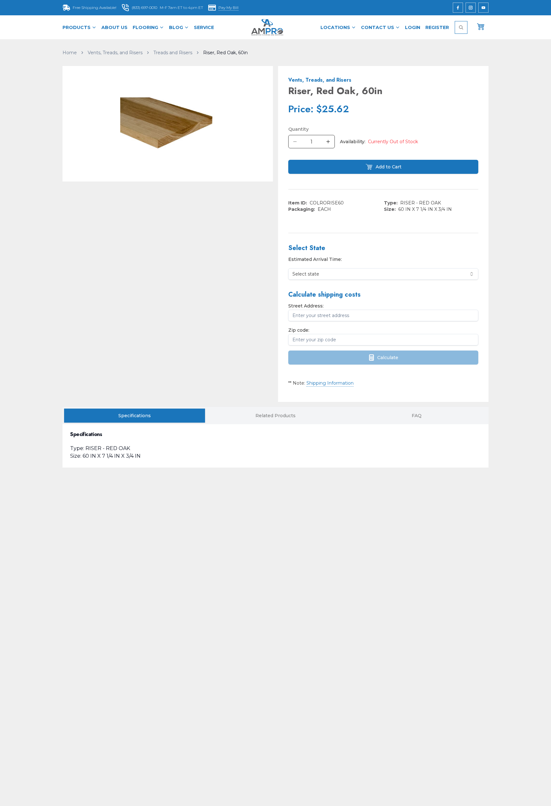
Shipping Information (330, 383)
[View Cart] (481, 26)
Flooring (145, 27)
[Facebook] (458, 8)
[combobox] (383, 274)
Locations (335, 27)
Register (437, 27)
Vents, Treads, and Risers (115, 52)
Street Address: (306, 306)
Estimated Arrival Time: (315, 259)
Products (76, 27)
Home (69, 52)
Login (412, 27)
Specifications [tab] (134, 415)
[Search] (461, 27)
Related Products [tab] (275, 415)
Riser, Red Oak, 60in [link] (225, 52)
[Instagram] (471, 8)
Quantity (298, 129)
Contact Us (377, 27)
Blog (176, 27)
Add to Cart (388, 167)
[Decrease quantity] (295, 141)
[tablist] (275, 415)
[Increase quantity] (328, 141)
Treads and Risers (172, 52)
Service (204, 27)
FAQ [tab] (417, 415)
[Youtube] (483, 8)
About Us (114, 27)
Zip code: (298, 330)
